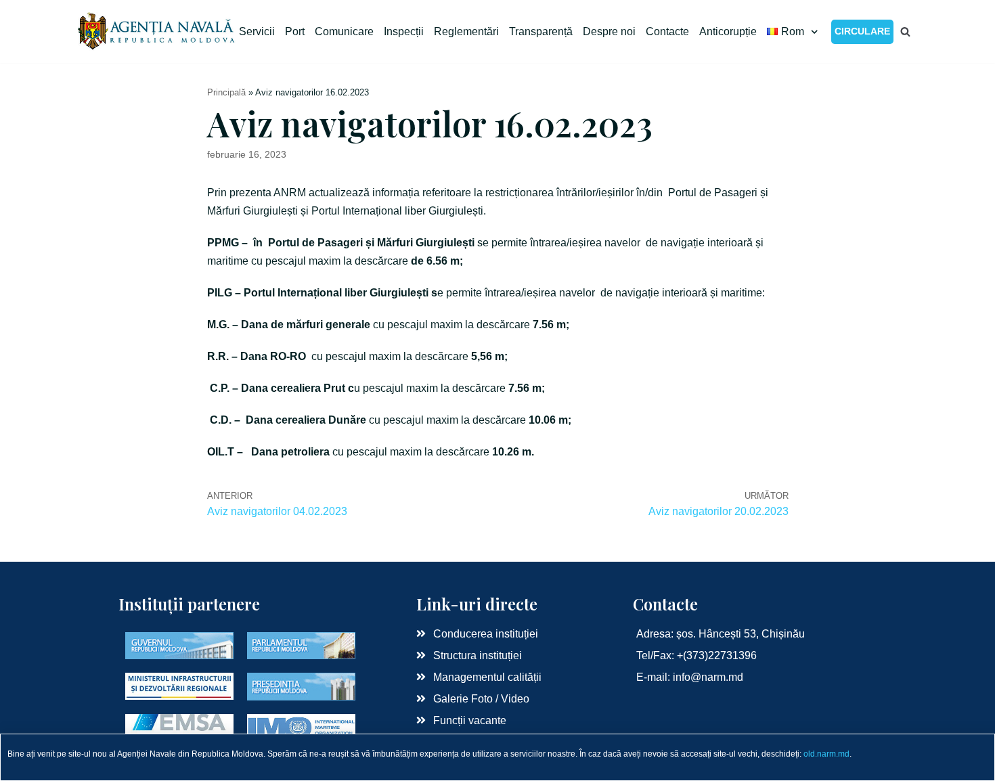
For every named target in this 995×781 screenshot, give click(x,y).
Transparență (541, 31)
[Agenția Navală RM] (157, 31)
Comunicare (344, 31)
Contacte (667, 31)
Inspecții (404, 31)
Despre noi (609, 31)
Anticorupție (728, 31)
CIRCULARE (862, 31)
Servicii (257, 31)
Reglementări (466, 31)
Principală (226, 92)
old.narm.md (826, 754)
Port (295, 31)
